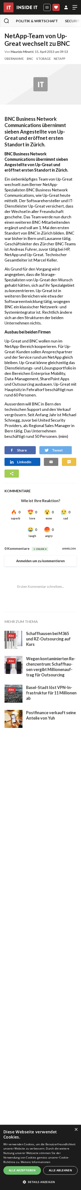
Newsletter (47, 7)
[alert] (40, 1157)
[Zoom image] (40, 84)
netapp (59, 58)
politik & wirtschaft (37, 21)
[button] (40, 1182)
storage (43, 58)
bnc (30, 58)
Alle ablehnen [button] (60, 1170)
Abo (56, 7)
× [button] (76, 1129)
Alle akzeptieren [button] (22, 1170)
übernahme (14, 58)
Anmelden (66, 7)
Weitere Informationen (35, 1162)
